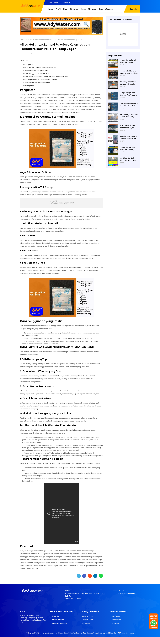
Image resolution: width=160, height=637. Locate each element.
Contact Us (66, 3)
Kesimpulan (29, 85)
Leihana (23, 54)
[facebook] (125, 2)
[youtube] (138, 2)
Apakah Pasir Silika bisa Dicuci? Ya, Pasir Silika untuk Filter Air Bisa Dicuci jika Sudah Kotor (129, 105)
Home (50, 3)
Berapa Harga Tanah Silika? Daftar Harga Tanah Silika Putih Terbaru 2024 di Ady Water (128, 61)
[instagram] (134, 2)
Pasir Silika (116, 623)
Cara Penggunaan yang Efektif (36, 73)
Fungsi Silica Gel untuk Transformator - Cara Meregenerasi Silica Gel (128, 137)
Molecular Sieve (58, 620)
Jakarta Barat (87, 620)
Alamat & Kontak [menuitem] (88, 9)
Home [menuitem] (50, 9)
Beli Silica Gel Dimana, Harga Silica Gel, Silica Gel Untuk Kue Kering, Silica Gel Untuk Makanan (128, 72)
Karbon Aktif (116, 620)
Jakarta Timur (87, 616)
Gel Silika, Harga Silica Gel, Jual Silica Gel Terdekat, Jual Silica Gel (128, 83)
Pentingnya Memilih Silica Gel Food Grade (40, 79)
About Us (57, 3)
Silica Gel (55, 616)
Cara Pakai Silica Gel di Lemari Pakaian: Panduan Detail (46, 76)
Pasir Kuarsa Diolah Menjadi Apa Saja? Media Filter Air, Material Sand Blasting (128, 126)
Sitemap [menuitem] (74, 9)
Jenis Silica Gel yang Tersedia (36, 70)
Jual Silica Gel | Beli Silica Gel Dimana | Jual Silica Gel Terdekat (128, 159)
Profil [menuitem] (58, 9)
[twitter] (129, 2)
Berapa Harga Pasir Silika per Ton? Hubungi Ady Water (128, 94)
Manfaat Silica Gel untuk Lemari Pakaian (40, 67)
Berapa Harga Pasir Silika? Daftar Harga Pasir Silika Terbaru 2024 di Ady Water (127, 148)
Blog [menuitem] (65, 9)
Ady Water (116, 616)
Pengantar (28, 64)
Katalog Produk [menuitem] (106, 9)
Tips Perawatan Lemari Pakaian (37, 82)
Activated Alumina (59, 623)
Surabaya (86, 623)
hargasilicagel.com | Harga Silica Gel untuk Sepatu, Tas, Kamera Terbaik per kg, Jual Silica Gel (79, 633)
